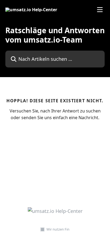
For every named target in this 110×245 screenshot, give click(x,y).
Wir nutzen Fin (57, 229)
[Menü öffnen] (100, 9)
